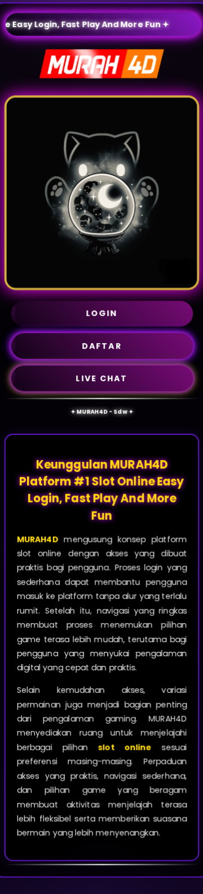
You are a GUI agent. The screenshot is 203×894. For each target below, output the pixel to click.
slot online (124, 747)
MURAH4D (37, 539)
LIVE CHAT (101, 378)
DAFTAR (102, 346)
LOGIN (102, 313)
